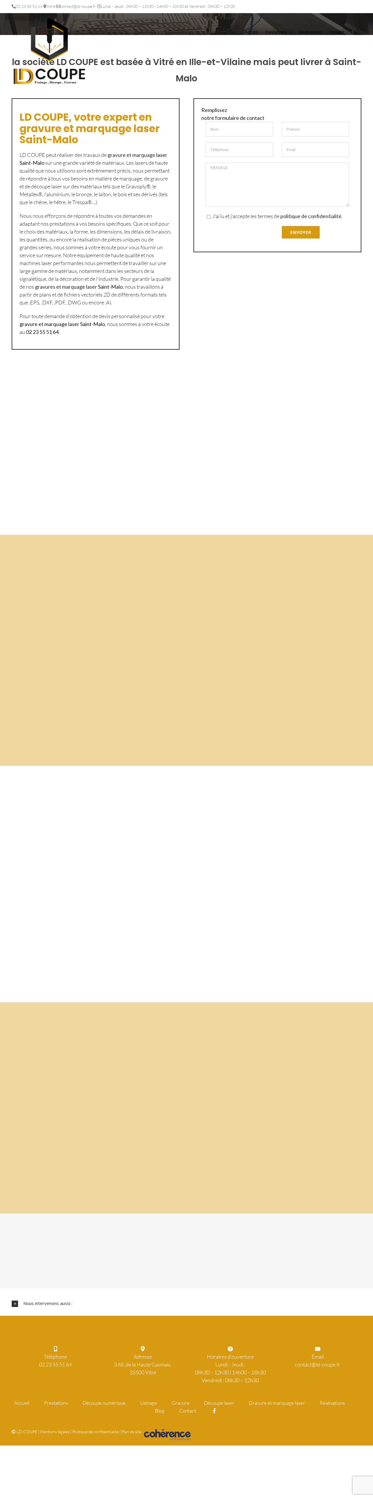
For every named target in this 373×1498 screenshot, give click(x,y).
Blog (160, 1411)
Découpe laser (219, 1403)
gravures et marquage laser (66, 286)
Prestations (56, 1403)
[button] (186, 1303)
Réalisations (332, 1403)
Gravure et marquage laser (277, 1403)
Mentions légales (54, 1431)
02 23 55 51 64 (55, 1364)
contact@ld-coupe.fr (317, 1364)
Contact (187, 1411)
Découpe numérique (104, 1403)
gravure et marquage (131, 155)
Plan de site (131, 1431)
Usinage (148, 1403)
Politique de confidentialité (95, 1431)
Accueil (21, 1403)
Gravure (180, 1403)
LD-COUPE (27, 1431)
